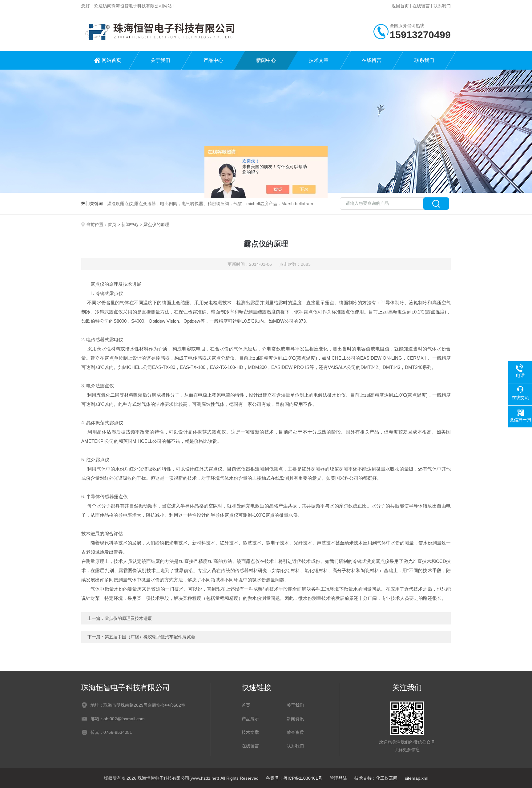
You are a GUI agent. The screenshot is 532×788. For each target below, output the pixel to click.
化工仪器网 (386, 778)
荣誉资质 (295, 732)
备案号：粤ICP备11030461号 (294, 778)
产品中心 (213, 60)
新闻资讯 (295, 718)
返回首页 (400, 5)
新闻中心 (266, 60)
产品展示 (250, 718)
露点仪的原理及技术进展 (128, 618)
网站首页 (111, 60)
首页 (112, 224)
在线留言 (421, 5)
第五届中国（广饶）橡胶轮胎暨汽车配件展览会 (150, 636)
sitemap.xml (416, 778)
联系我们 (442, 5)
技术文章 (318, 60)
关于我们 (160, 60)
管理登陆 (338, 778)
